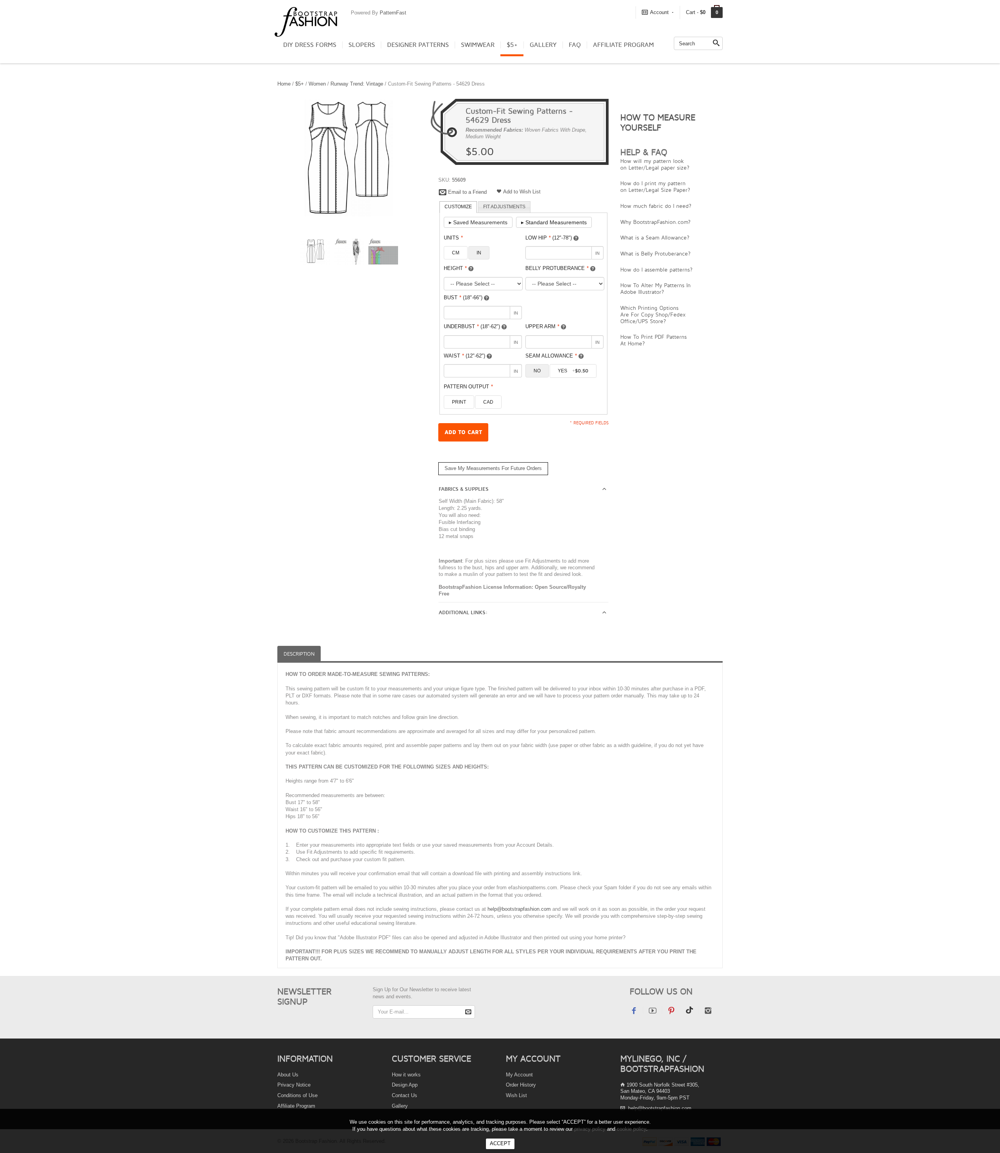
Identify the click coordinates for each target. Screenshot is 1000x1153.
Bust (463, 297)
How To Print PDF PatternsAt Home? (653, 340)
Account (659, 12)
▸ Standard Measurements (554, 222)
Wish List (516, 1095)
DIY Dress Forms (309, 44)
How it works (406, 1075)
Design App (405, 1085)
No (537, 371)
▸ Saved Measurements (478, 222)
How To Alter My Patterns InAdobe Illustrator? (655, 288)
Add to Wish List (522, 192)
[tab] (458, 207)
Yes (573, 371)
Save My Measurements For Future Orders (493, 468)
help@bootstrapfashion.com (519, 909)
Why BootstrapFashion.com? (655, 221)
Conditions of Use (297, 1095)
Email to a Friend (467, 192)
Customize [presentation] (458, 206)
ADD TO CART (463, 432)
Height (455, 268)
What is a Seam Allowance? (654, 237)
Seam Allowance (551, 356)
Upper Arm (542, 326)
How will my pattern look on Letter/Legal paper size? (654, 164)
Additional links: (463, 612)
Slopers (361, 44)
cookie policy (631, 1129)
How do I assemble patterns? (656, 269)
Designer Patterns (418, 44)
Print (459, 402)
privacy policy (589, 1129)
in (479, 253)
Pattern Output (468, 387)
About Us (287, 1075)
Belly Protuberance (557, 268)
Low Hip (548, 238)
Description (299, 654)
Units (453, 238)
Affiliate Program (623, 44)
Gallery (543, 44)
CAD (488, 402)
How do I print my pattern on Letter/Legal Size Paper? (655, 186)
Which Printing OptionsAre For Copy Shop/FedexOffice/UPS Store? (653, 314)
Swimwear (478, 44)
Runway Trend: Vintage (356, 84)
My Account (519, 1075)
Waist (464, 356)
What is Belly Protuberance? (655, 253)
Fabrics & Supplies (464, 489)
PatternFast (393, 13)
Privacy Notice (294, 1085)
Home (284, 84)
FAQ (575, 44)
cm (455, 253)
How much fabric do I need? (655, 205)
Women (317, 84)
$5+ (512, 44)
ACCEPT (500, 1143)
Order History (521, 1085)
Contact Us (404, 1095)
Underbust (472, 326)
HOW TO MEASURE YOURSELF (657, 122)
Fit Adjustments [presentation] (504, 206)
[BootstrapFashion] (306, 21)
